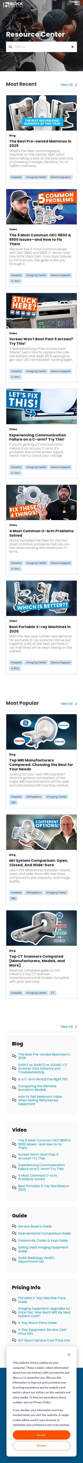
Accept (41, 1435)
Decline (41, 1445)
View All (66, 1027)
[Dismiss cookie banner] (68, 1355)
